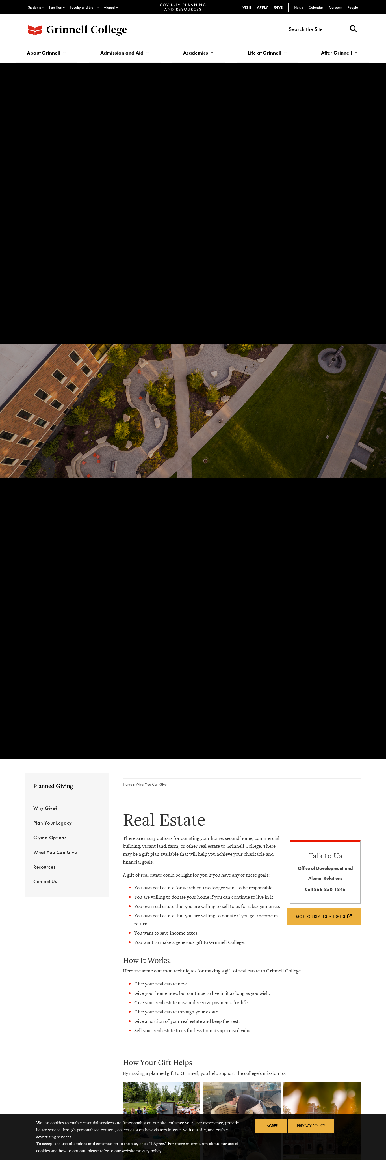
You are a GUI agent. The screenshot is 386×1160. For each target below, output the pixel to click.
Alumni (109, 7)
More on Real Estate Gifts (321, 916)
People (352, 7)
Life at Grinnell (264, 53)
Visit (246, 7)
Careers (335, 7)
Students (34, 7)
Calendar (316, 7)
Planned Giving (53, 786)
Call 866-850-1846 (325, 889)
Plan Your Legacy (52, 822)
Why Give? (45, 808)
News (298, 7)
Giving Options (49, 837)
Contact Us (45, 881)
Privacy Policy (311, 1125)
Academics (195, 53)
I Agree (271, 1125)
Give (278, 7)
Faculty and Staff (83, 7)
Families (55, 7)
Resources (44, 867)
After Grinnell (336, 53)
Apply (262, 7)
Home (128, 784)
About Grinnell (43, 53)
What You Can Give (55, 852)
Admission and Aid (122, 53)
